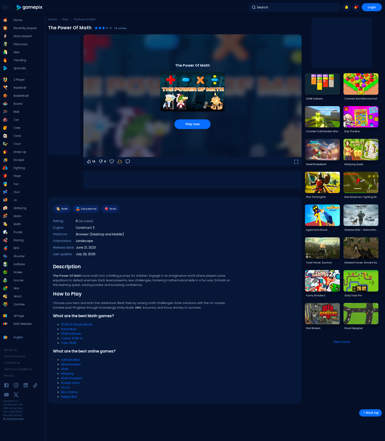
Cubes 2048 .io (72, 338)
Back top (372, 413)
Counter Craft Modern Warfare (323, 131)
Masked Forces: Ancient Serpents (361, 262)
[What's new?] (346, 7)
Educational (88, 209)
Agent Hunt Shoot (316, 230)
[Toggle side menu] (5, 7)
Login (372, 7)
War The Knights (316, 197)
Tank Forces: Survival (319, 262)
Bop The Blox (352, 131)
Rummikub (68, 329)
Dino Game (69, 392)
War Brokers (313, 328)
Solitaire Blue (70, 360)
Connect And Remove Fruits (361, 98)
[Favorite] (356, 7)
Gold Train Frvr (353, 295)
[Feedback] (127, 161)
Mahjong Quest (353, 164)
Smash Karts (70, 383)
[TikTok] (35, 386)
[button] (21, 20)
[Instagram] (16, 386)
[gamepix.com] (30, 7)
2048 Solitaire (71, 333)
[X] (16, 395)
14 (93, 162)
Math (65, 19)
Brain (113, 209)
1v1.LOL (65, 387)
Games (52, 19)
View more (341, 341)
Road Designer (353, 328)
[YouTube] (6, 395)
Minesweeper (71, 364)
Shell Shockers (71, 378)
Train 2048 (68, 343)
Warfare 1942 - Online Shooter (361, 230)
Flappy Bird (69, 396)
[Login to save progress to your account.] (119, 161)
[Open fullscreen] (296, 161)
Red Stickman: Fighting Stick (361, 197)
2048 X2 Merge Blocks (77, 324)
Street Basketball (316, 164)
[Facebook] (6, 386)
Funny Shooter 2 (315, 295)
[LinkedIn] (25, 386)
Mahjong (67, 373)
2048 (64, 369)
